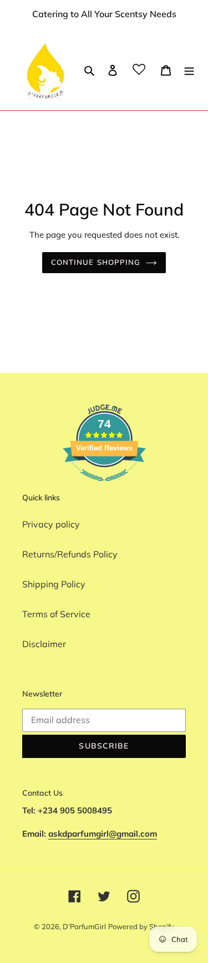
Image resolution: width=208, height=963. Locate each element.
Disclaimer (44, 643)
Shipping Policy (53, 584)
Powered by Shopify (141, 926)
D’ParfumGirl (84, 926)
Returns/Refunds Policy (70, 554)
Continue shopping (95, 262)
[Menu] (189, 69)
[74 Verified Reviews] (104, 486)
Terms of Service (56, 613)
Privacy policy (51, 524)
